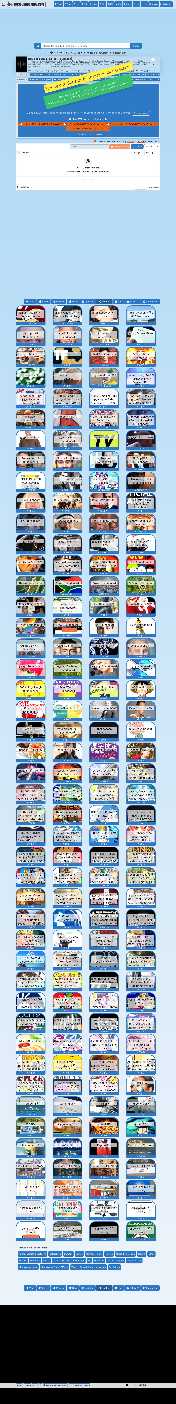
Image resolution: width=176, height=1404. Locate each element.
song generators (119, 85)
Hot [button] (120, 301)
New (119, 4)
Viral (85, 4)
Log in (130, 141)
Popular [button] (60, 301)
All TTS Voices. (142, 113)
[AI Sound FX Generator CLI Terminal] (40, 1385)
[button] (153, 59)
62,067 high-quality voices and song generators (59, 112)
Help (137, 4)
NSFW (133, 301)
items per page (153, 187)
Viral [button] (31, 301)
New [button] (74, 301)
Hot (77, 4)
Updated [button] (89, 301)
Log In (165, 4)
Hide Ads (155, 4)
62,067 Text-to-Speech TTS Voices (88, 134)
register (141, 141)
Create (128, 4)
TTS (111, 4)
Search (59, 4)
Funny (69, 4)
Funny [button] (45, 301)
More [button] (144, 4)
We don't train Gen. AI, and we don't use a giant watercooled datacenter (89, 52)
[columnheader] (77, 152)
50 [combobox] (136, 187)
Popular (94, 4)
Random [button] (106, 301)
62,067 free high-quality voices (89, 93)
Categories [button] (151, 301)
